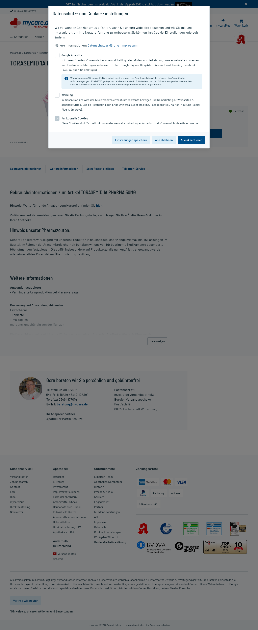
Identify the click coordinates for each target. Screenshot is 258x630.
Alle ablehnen (164, 140)
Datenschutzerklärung (103, 45)
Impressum (129, 45)
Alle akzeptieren (191, 140)
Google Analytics (143, 78)
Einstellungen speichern (131, 140)
